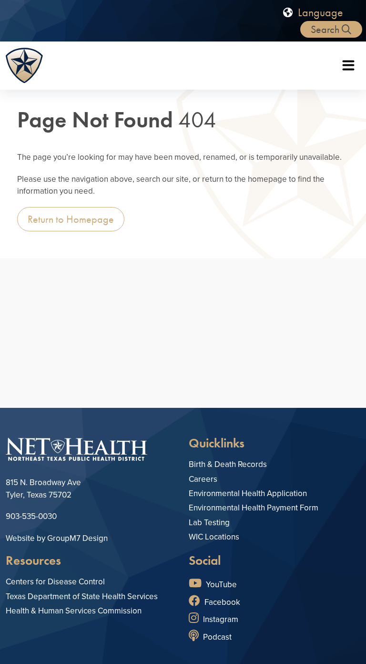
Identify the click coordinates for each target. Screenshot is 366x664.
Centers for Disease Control (55, 582)
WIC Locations (214, 537)
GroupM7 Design (77, 538)
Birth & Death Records (228, 464)
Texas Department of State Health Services (82, 596)
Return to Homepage (71, 219)
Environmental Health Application (248, 493)
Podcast (216, 637)
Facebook (221, 602)
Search (326, 29)
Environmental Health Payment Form (253, 508)
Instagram (219, 619)
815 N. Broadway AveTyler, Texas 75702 (43, 489)
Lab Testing (209, 523)
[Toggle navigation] (348, 65)
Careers (203, 479)
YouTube (220, 585)
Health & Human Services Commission (74, 611)
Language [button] (319, 12)
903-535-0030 (31, 516)
